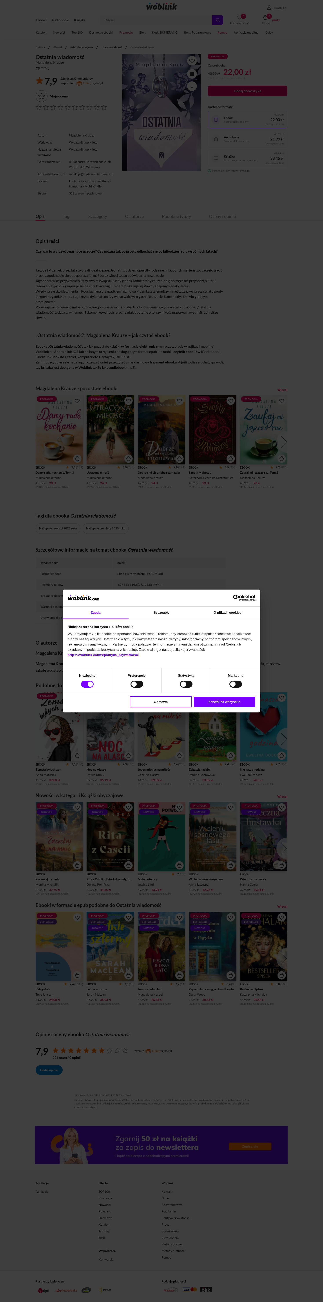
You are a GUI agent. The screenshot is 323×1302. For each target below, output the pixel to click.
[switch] (137, 684)
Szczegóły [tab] (162, 612)
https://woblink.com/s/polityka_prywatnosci (103, 655)
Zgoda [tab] (96, 612)
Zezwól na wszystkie (224, 702)
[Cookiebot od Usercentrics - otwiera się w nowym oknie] (236, 598)
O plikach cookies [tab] (227, 612)
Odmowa (161, 702)
